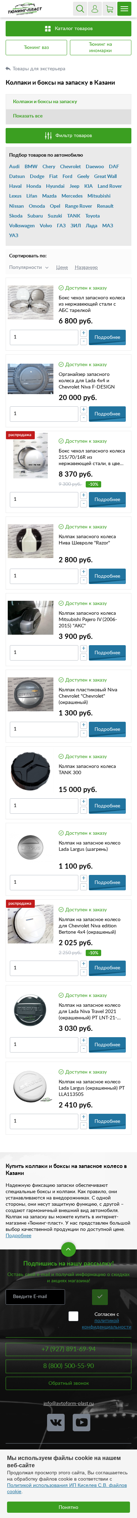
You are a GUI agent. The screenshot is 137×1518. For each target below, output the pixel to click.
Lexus (15, 196)
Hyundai (55, 186)
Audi (14, 166)
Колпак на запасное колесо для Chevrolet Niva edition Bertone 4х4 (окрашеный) (89, 926)
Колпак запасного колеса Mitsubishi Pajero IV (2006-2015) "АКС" (88, 619)
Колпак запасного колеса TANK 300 (87, 769)
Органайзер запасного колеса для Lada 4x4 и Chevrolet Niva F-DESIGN (87, 381)
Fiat (53, 176)
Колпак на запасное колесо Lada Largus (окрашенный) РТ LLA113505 (92, 1088)
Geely (83, 176)
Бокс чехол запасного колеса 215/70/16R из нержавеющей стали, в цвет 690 (92, 458)
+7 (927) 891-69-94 (68, 1349)
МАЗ (107, 225)
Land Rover (110, 186)
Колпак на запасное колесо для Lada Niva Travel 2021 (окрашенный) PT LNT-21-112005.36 (89, 1012)
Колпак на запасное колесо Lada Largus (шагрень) (89, 846)
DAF (114, 166)
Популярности (25, 267)
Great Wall (105, 176)
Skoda (15, 216)
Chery (49, 166)
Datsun (17, 176)
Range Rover (78, 206)
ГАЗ (61, 225)
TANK (73, 216)
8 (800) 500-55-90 (68, 1366)
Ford (67, 176)
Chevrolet (70, 166)
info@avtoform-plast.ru (69, 1403)
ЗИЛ (76, 225)
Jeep (74, 186)
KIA (88, 186)
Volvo (46, 225)
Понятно (68, 1507)
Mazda (49, 196)
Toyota (92, 216)
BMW (31, 166)
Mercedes (72, 196)
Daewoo (95, 166)
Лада (91, 225)
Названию (86, 267)
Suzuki (55, 216)
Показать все (28, 116)
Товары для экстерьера (40, 68)
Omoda (37, 206)
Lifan (31, 196)
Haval (15, 186)
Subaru (35, 216)
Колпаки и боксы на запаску (45, 101)
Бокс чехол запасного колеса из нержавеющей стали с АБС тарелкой (92, 304)
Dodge (37, 176)
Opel (55, 206)
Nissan (16, 206)
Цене (62, 267)
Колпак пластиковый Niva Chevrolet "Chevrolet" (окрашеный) (88, 696)
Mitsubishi (99, 196)
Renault (105, 206)
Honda (33, 186)
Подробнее (18, 1235)
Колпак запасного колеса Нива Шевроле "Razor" (87, 540)
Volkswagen (22, 225)
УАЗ (13, 235)
